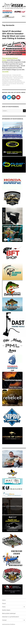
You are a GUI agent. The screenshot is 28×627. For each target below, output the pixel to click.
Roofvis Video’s (6, 610)
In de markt (14, 76)
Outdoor (4, 77)
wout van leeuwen (12, 83)
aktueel (21, 77)
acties (10, 76)
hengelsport (12, 79)
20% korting (16, 77)
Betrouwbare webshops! (9, 613)
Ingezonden (20, 76)
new (10, 80)
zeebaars (8, 85)
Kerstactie (17, 79)
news (13, 80)
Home (4, 600)
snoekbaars (4, 82)
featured (7, 79)
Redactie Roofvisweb (6, 75)
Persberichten (9, 77)
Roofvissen (19, 80)
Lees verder (5, 71)
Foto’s (3, 606)
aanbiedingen (5, 76)
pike (15, 80)
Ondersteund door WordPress (8, 624)
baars (3, 79)
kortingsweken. (5, 80)
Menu (23, 16)
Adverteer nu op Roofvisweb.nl (10, 616)
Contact (4, 620)
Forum (4, 603)
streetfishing (5, 83)
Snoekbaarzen (11, 82)
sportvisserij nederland (20, 82)
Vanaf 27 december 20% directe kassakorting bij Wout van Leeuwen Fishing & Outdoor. (13, 34)
